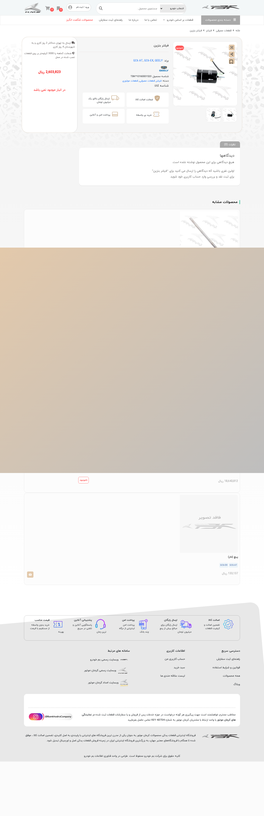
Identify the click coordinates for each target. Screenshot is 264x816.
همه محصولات (231, 676)
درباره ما (133, 20)
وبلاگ (236, 684)
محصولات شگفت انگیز (79, 20)
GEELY (159, 61)
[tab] (230, 144)
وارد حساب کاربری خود (192, 177)
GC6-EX (148, 61)
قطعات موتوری (130, 81)
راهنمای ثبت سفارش (111, 20)
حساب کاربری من (175, 659)
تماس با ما (151, 20)
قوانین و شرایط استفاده (226, 667)
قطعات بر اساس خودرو (180, 20)
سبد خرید (179, 667)
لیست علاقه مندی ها (172, 676)
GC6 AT (138, 61)
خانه (238, 30)
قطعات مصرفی (223, 30)
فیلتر (209, 30)
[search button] (100, 8)
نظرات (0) (230, 144)
